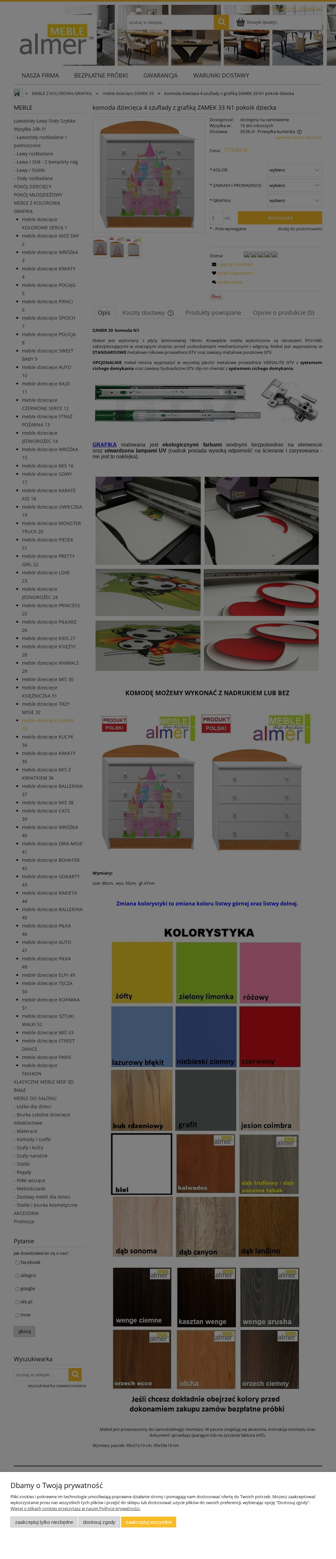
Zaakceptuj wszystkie (149, 1522)
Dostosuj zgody (99, 1522)
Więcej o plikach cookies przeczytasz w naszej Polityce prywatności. (75, 1508)
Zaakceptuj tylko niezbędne (44, 1522)
